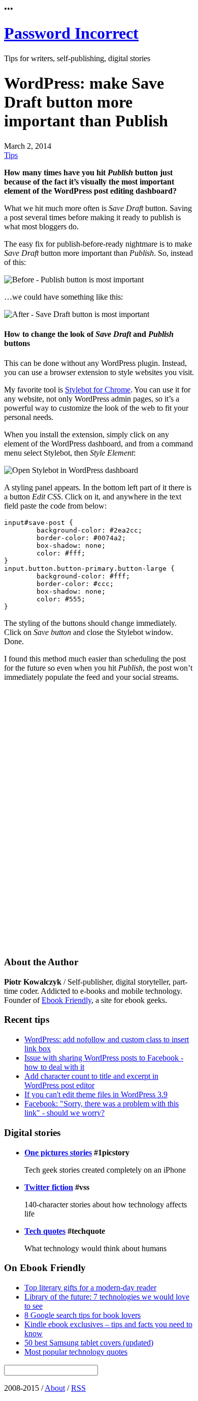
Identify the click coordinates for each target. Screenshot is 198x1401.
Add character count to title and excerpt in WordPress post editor (91, 1081)
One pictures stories (58, 1152)
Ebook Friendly (66, 1000)
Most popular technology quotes (75, 1351)
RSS (78, 1388)
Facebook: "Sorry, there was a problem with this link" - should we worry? (101, 1108)
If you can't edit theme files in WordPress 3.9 (96, 1094)
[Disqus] (99, 817)
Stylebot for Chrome (97, 389)
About (55, 1388)
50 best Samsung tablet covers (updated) (88, 1342)
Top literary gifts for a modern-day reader (90, 1287)
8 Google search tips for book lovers (82, 1315)
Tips (11, 155)
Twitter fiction (48, 1187)
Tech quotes (44, 1231)
